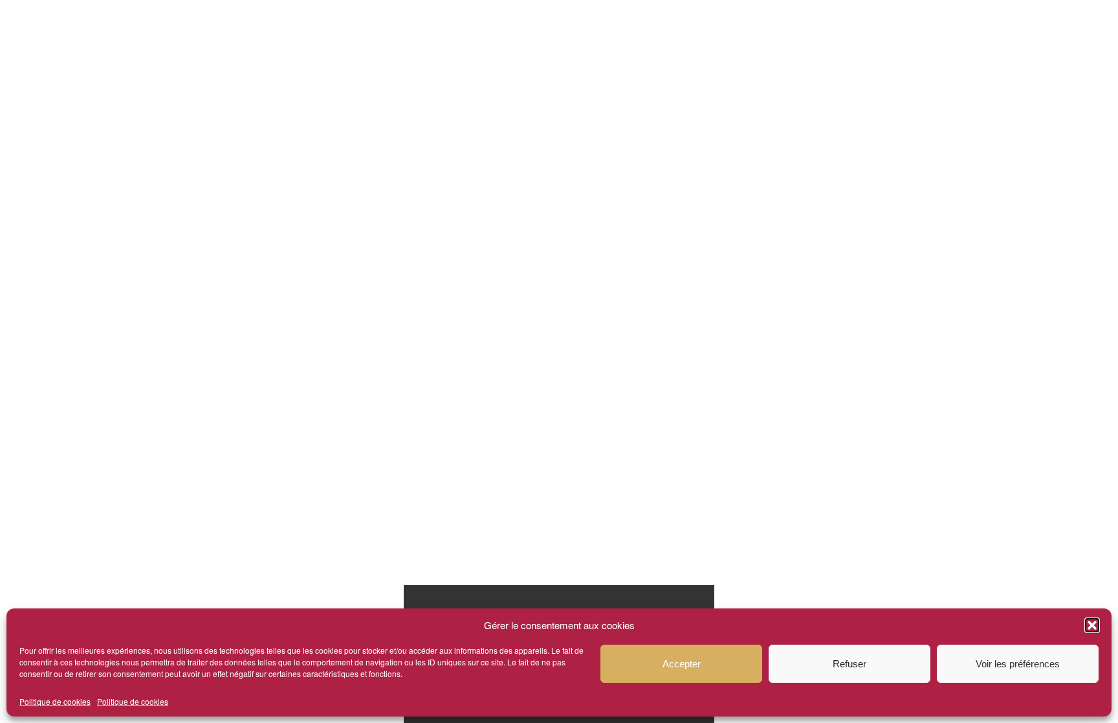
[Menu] (953, 32)
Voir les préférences (1018, 663)
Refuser (849, 663)
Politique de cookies (55, 701)
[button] (1092, 625)
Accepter (682, 663)
